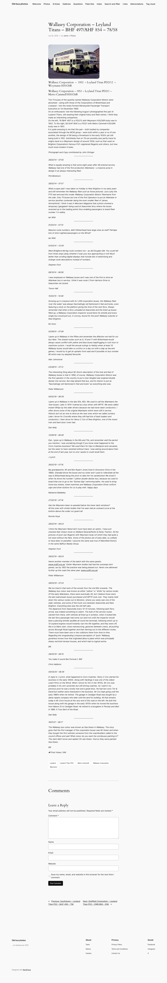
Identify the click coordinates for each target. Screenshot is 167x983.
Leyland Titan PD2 (67, 763)
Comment (53, 816)
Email (50, 853)
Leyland (53, 763)
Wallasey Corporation (101, 763)
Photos (73, 36)
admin (66, 36)
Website (52, 864)
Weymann (53, 767)
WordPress (27, 970)
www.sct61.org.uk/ (56, 564)
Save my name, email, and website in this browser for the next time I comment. (82, 876)
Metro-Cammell (83, 763)
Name (51, 842)
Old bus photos (20, 4)
